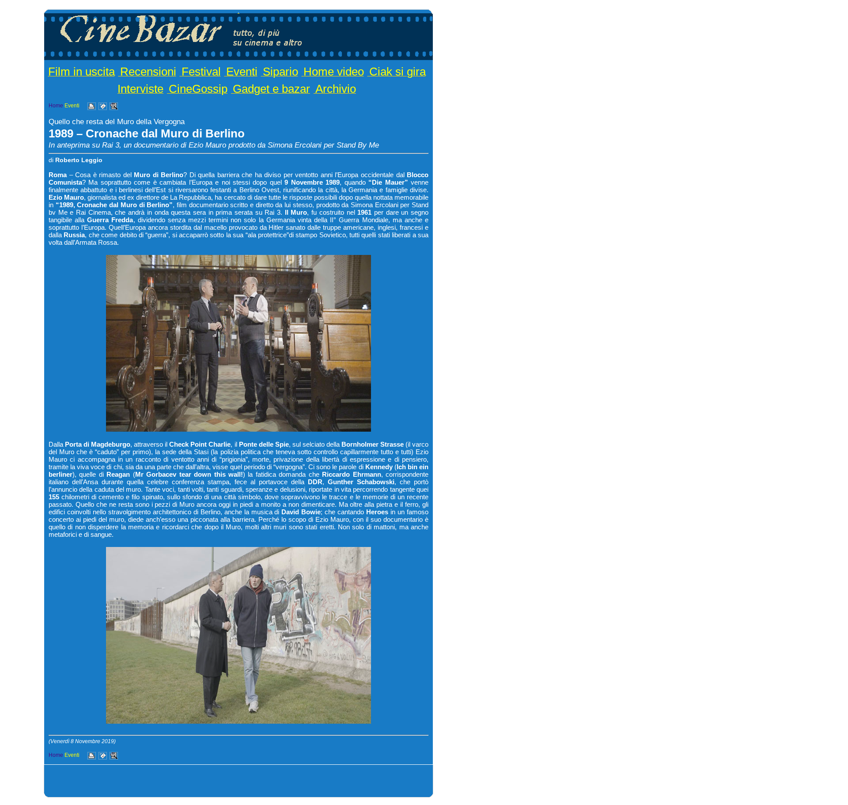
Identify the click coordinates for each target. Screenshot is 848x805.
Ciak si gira (397, 71)
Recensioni (148, 71)
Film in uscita (81, 71)
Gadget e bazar (271, 88)
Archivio (335, 88)
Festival (201, 71)
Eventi (241, 71)
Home (56, 106)
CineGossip (198, 88)
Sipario (280, 71)
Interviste (140, 88)
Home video (333, 71)
